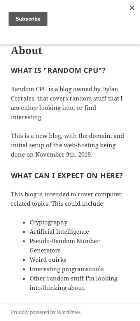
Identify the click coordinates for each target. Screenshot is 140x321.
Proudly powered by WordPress (45, 312)
